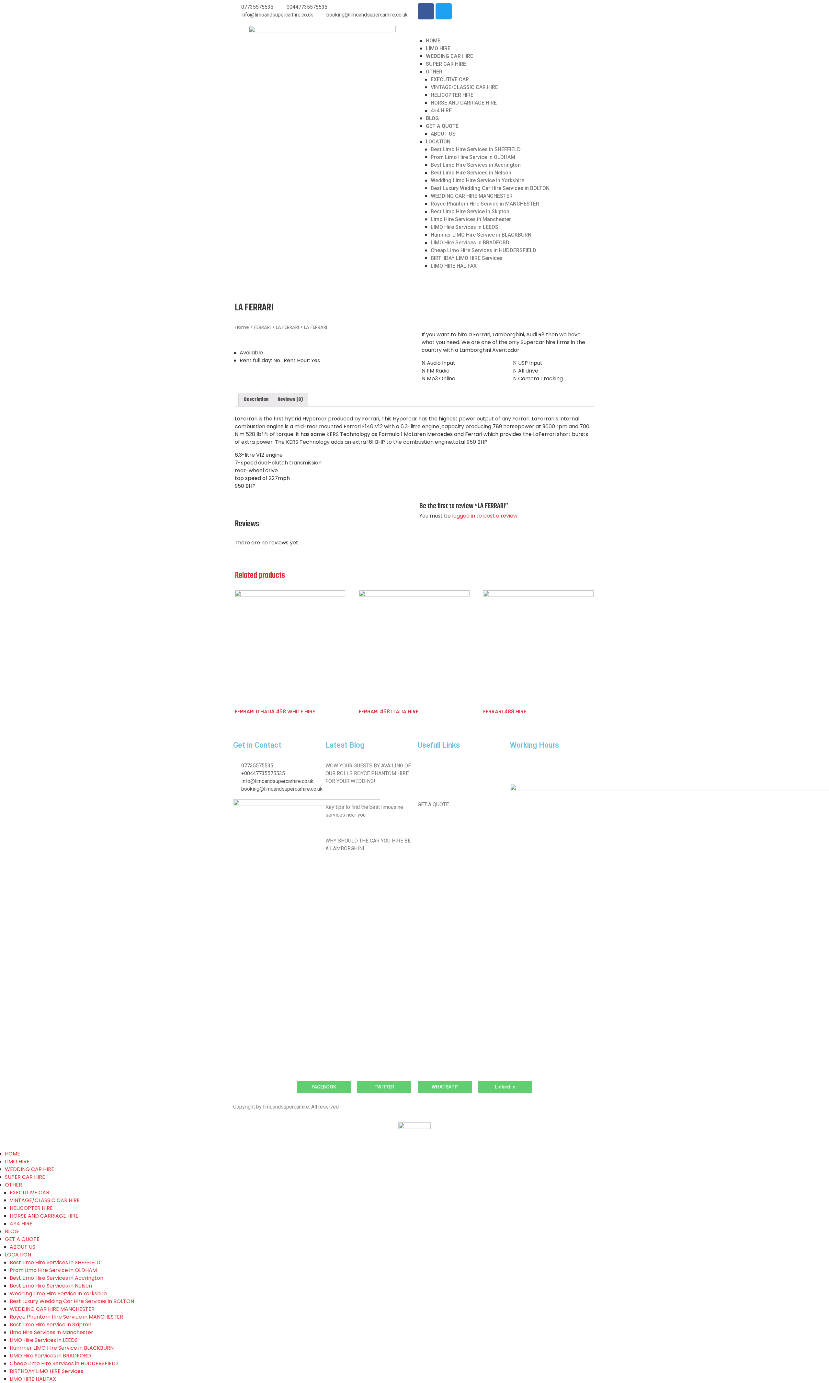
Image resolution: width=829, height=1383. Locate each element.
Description (256, 399)
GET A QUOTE (442, 126)
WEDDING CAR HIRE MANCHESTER (472, 196)
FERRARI (262, 327)
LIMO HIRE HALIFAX (454, 266)
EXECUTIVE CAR (450, 79)
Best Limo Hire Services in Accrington (476, 165)
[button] (324, 1087)
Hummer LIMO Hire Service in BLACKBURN (481, 235)
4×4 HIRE (441, 110)
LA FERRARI (287, 327)
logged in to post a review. (485, 515)
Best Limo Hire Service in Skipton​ (470, 211)
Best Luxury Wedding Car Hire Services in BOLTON (490, 188)
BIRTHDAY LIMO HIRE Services (467, 258)
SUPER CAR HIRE (446, 64)
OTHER (434, 72)
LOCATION (438, 142)
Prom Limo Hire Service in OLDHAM (473, 157)
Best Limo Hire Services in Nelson (471, 173)
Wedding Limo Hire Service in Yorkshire (477, 180)
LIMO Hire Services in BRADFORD (470, 243)
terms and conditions (441, 785)
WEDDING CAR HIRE (449, 56)
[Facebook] (426, 11)
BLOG (432, 118)
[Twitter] (444, 11)
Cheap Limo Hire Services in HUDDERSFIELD (483, 250)
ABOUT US (443, 134)
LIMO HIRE (438, 48)
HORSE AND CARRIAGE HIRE (464, 103)
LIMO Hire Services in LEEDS (464, 227)
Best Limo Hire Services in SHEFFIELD (476, 149)
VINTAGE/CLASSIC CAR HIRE (464, 87)
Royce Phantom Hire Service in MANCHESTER (485, 204)
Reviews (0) (290, 399)
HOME (433, 41)
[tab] (256, 400)
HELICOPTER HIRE (452, 95)
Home (242, 327)
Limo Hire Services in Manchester (471, 219)
